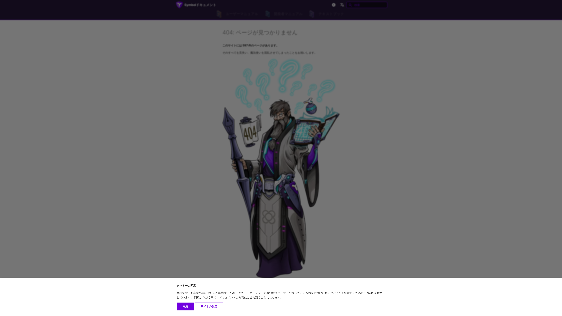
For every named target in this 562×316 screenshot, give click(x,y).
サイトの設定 (209, 306)
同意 (185, 306)
